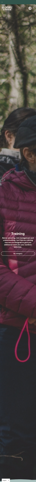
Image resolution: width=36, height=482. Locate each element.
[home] (6, 8)
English (4, 480)
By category (18, 254)
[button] (33, 8)
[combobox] (6, 480)
